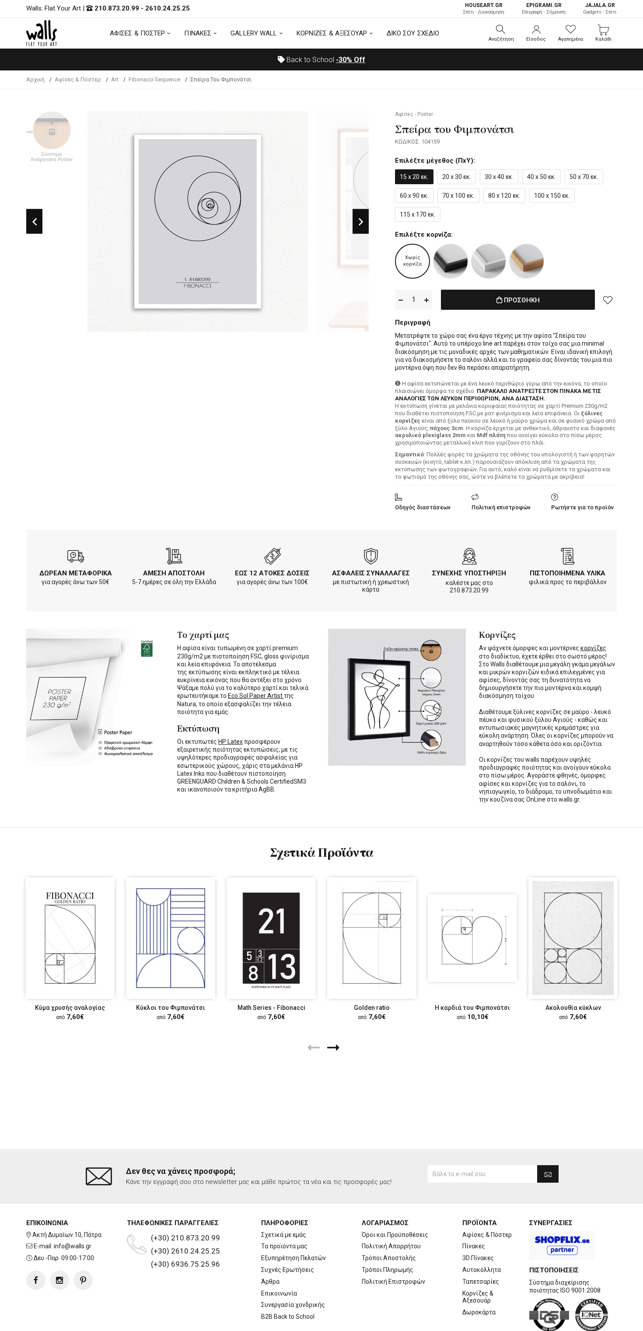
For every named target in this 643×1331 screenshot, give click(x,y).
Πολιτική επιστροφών (501, 507)
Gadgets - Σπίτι (600, 8)
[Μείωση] (400, 300)
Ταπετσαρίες (480, 1281)
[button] (501, 33)
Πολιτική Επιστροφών (393, 1281)
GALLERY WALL (254, 33)
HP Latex (230, 741)
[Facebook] (35, 1280)
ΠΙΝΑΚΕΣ (197, 33)
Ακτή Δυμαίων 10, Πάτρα (66, 1234)
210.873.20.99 (116, 8)
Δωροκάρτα (479, 1312)
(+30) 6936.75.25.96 (185, 1264)
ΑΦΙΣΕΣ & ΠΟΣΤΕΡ (137, 33)
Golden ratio (372, 1007)
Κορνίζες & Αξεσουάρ (477, 1297)
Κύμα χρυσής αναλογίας (70, 1007)
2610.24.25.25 (167, 8)
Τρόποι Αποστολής (389, 1257)
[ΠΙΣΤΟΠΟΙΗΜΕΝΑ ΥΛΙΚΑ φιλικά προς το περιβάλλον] (567, 557)
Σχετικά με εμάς (283, 1234)
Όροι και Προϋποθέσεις (395, 1234)
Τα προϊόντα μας (284, 1246)
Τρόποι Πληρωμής (387, 1269)
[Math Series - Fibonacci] (271, 938)
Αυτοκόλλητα (481, 1269)
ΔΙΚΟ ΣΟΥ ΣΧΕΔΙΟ (413, 33)
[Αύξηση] (426, 300)
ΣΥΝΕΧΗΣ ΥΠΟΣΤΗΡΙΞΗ (469, 573)
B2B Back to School (288, 1316)
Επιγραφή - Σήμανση (544, 8)
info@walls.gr (72, 1246)
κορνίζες (593, 647)
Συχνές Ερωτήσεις (287, 1269)
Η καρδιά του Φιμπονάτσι (472, 1007)
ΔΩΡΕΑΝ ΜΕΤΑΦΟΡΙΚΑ (75, 573)
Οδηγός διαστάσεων (423, 507)
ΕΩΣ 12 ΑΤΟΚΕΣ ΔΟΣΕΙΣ (272, 573)
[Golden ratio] (371, 938)
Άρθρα (270, 1281)
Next (361, 221)
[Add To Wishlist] (608, 300)
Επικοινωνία (279, 1293)
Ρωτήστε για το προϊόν (582, 507)
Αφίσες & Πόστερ (487, 1234)
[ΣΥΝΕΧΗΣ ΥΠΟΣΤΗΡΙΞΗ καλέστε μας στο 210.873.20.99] (469, 557)
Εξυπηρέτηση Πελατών (293, 1257)
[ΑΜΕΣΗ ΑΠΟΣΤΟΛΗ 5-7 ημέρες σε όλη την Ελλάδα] (174, 557)
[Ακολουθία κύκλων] (573, 938)
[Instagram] (59, 1280)
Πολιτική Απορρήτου (391, 1246)
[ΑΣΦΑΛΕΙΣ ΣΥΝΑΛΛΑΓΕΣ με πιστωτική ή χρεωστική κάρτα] (371, 557)
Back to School (325, 60)
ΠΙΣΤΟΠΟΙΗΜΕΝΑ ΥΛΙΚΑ (567, 573)
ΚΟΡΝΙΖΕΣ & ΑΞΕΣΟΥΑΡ (332, 33)
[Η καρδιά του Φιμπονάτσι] (472, 938)
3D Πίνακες (478, 1257)
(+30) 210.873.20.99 (185, 1237)
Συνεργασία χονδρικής (293, 1304)
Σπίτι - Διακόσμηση (483, 8)
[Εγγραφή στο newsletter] (548, 1174)
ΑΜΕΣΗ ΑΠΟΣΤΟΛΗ (174, 573)
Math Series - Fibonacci (271, 1007)
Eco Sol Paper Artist (256, 695)
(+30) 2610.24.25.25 (185, 1251)
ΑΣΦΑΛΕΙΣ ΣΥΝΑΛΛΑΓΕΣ (371, 573)
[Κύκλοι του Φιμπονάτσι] (170, 938)
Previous (34, 221)
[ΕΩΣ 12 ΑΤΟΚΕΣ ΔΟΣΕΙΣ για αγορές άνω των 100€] (272, 557)
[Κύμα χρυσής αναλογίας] (70, 938)
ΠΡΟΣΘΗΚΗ (521, 300)
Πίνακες (473, 1246)
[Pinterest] (83, 1280)
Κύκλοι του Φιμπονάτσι (170, 1007)
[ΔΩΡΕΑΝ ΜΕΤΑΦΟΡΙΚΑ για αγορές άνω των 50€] (75, 557)
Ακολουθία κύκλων (573, 1007)
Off (350, 60)
